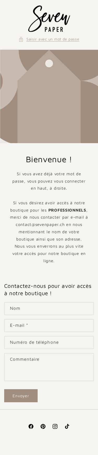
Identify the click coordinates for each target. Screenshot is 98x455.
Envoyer (21, 395)
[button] (49, 39)
